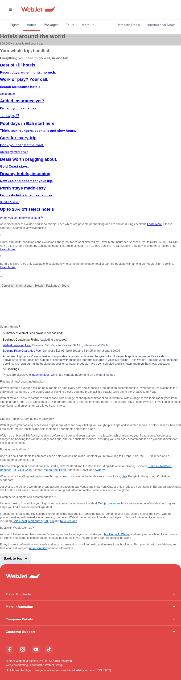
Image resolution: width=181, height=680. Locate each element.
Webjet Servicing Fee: (17, 345)
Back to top (13, 558)
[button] (10, 9)
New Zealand (68, 521)
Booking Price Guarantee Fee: (22, 350)
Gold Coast (25, 470)
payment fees (40, 374)
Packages (51, 25)
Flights (14, 25)
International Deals (161, 25)
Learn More (154, 224)
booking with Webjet (117, 534)
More (86, 25)
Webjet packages (109, 503)
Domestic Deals (128, 25)
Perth (62, 470)
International (24, 285)
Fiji (14, 470)
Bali (124, 476)
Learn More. (8, 249)
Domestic (7, 285)
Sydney (99, 470)
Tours (70, 25)
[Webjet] (38, 9)
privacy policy (38, 548)
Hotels (31, 25)
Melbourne (51, 470)
